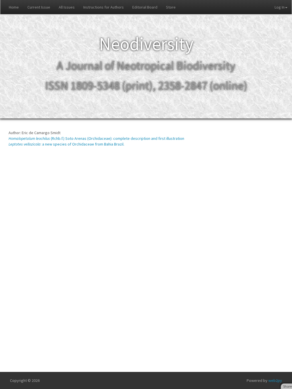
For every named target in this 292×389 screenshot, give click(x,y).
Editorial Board (144, 7)
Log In (280, 7)
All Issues (67, 7)
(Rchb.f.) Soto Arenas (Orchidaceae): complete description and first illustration (96, 138)
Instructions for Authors (103, 7)
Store (171, 7)
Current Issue (38, 7)
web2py (275, 380)
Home (14, 7)
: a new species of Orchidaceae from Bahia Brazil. (66, 144)
